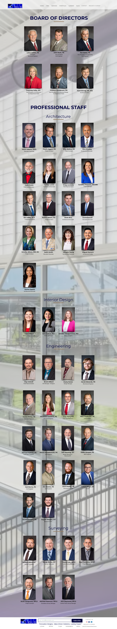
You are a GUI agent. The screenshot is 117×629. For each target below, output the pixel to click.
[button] (54, 5)
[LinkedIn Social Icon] (91, 622)
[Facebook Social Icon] (89, 622)
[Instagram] (86, 622)
